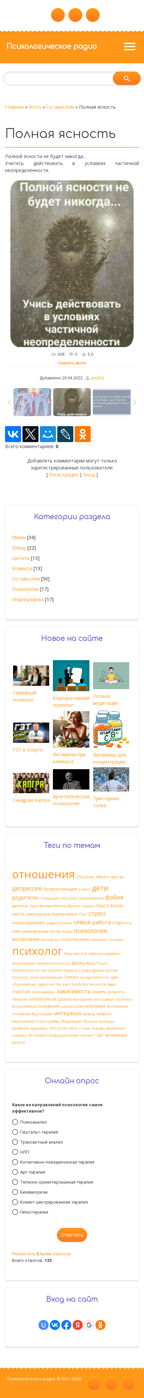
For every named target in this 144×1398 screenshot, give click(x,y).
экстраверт (104, 999)
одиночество (50, 984)
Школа (64, 999)
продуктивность (94, 977)
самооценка (37, 914)
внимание (115, 1028)
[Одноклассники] (83, 434)
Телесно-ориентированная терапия (56, 1181)
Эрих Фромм (40, 906)
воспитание (26, 939)
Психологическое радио (52, 46)
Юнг (83, 914)
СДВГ (99, 1035)
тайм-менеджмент (104, 953)
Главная (14, 107)
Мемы (19, 537)
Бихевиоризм (34, 1191)
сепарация (49, 898)
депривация (52, 977)
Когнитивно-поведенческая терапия (57, 1161)
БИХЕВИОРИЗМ (42, 999)
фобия (114, 897)
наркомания (23, 1021)
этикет (84, 889)
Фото (35, 107)
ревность (116, 992)
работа (101, 922)
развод (89, 1014)
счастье (21, 991)
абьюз (102, 877)
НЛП (24, 1151)
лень (34, 977)
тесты (55, 931)
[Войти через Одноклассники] (100, 1325)
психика (116, 939)
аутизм (111, 970)
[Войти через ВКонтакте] (55, 1325)
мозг (73, 1028)
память (99, 992)
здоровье (39, 1028)
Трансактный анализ (41, 1141)
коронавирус (43, 992)
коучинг (86, 1035)
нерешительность (53, 963)
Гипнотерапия (34, 1211)
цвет (115, 977)
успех (63, 1028)
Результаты (24, 1253)
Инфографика (28, 599)
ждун (112, 984)
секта (18, 914)
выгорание (83, 999)
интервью (67, 1013)
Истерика (37, 1035)
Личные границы (99, 1021)
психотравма (48, 1021)
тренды (98, 1028)
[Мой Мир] (48, 434)
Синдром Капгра (31, 800)
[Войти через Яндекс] (78, 1325)
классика (68, 898)
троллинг (20, 977)
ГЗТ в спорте (28, 750)
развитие (20, 1028)
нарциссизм (72, 1006)
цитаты (20, 906)
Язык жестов (75, 953)
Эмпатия (19, 999)
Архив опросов (55, 1253)
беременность (26, 970)
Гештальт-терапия (39, 1131)
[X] (30, 434)
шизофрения (35, 931)
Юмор (19, 547)
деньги (18, 1042)
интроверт (94, 1006)
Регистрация (63, 474)
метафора (50, 939)
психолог (37, 950)
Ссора (84, 1028)
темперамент (64, 914)
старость (122, 923)
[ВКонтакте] (13, 434)
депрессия (27, 888)
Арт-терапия (32, 1171)
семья (82, 922)
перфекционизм (62, 1035)
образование (24, 984)
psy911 (97, 378)
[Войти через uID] (44, 1325)
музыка (70, 970)
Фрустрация (42, 1014)
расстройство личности (84, 984)
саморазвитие (91, 898)
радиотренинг (60, 923)
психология (90, 931)
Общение (85, 877)
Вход (89, 474)
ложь (67, 931)
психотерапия (75, 939)
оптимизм (21, 1014)
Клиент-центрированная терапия (54, 1201)
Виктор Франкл (66, 906)
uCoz (11, 1388)
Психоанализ (33, 1121)
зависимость (74, 991)
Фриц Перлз (96, 963)
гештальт (98, 939)
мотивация (116, 1035)
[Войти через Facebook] (66, 1325)
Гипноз (71, 977)
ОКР (52, 1028)
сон (16, 931)
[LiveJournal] (65, 434)
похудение (49, 1006)
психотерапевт (28, 923)
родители (25, 897)
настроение (52, 970)
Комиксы (22, 568)
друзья (98, 970)
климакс (19, 1035)
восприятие (118, 1006)
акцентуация (23, 963)
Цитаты (21, 558)
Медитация (71, 1021)
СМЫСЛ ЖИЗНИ (109, 906)
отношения (43, 874)
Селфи (85, 970)
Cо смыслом (60, 107)
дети (100, 888)
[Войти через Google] (89, 1325)
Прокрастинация (60, 889)
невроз (103, 1014)
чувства (117, 877)
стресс (97, 913)
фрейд (78, 963)
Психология (25, 589)
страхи (88, 906)
